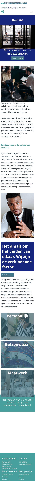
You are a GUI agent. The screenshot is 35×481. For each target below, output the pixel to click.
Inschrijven (11, 8)
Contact (4, 479)
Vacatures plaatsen (24, 475)
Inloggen (4, 8)
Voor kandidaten (21, 8)
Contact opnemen (7, 275)
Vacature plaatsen (17, 58)
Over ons (5, 477)
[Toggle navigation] (31, 12)
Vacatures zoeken (7, 475)
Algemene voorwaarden (9, 468)
